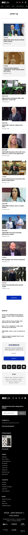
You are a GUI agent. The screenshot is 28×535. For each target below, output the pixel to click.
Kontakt (4, 501)
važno (20, 381)
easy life (21, 377)
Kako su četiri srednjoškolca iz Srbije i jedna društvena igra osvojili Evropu (12, 326)
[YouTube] (24, 367)
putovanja (15, 381)
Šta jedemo (4, 463)
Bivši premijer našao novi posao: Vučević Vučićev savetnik (14, 40)
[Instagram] (4, 367)
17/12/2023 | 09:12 (5, 101)
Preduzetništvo (20, 6)
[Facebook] (14, 367)
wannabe (11, 382)
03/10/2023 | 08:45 (5, 209)
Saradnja (4, 482)
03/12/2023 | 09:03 (5, 128)
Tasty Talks (4, 467)
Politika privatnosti (6, 505)
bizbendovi (15, 377)
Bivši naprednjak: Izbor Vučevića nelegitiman (13, 259)
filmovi (7, 379)
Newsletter (4, 489)
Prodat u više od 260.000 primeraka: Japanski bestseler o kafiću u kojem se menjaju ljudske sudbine (13, 316)
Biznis (13, 6)
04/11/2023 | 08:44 (5, 155)
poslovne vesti (9, 381)
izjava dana (14, 379)
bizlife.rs (9, 520)
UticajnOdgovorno (6, 461)
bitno (11, 377)
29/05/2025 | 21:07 (7, 43)
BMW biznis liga (5, 472)
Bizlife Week (5, 474)
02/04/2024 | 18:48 (7, 73)
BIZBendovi (4, 470)
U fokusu (7, 6)
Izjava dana (4, 123)
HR (10, 379)
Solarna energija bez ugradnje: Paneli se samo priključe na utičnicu (13, 336)
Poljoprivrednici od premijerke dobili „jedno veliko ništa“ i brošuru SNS (13, 98)
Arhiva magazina (6, 491)
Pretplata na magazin (7, 486)
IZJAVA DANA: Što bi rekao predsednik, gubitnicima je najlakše (12, 233)
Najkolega (4, 457)
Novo (2, 6)
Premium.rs (12, 519)
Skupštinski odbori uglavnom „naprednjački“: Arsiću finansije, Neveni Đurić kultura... (14, 69)
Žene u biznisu (5, 459)
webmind (16, 382)
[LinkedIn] (9, 367)
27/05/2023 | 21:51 (5, 261)
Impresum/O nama (6, 499)
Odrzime (19, 379)
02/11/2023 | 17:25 (5, 182)
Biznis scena (5, 96)
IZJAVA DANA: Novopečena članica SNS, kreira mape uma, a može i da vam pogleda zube (13, 152)
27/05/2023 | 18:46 (5, 288)
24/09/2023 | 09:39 (5, 236)
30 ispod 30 (6, 377)
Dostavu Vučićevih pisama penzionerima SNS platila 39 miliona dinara (13, 179)
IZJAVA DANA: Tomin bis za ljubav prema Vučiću (12, 125)
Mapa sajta (4, 503)
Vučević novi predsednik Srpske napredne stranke (12, 285)
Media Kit (4, 484)
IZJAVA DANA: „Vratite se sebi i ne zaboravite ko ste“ (13, 331)
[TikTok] (19, 367)
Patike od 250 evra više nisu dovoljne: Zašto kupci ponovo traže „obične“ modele (12, 321)
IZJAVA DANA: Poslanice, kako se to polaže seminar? (13, 206)
